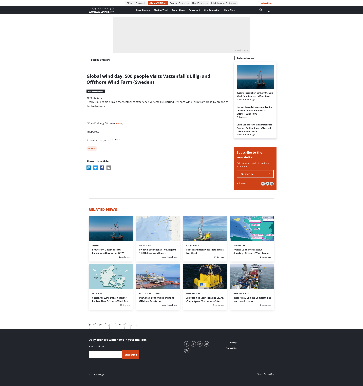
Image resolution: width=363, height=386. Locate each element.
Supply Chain (178, 10)
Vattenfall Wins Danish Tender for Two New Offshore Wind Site (110, 299)
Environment (95, 91)
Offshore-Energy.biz (136, 3)
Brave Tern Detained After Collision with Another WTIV (108, 251)
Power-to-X (194, 10)
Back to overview (100, 59)
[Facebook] (263, 184)
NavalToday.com (200, 3)
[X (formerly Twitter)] (267, 184)
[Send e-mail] (206, 344)
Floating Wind (161, 10)
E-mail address (96, 346)
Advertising (267, 3)
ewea (119, 123)
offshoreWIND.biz (157, 3)
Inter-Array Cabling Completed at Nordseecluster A (252, 299)
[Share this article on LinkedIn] (88, 167)
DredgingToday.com (179, 3)
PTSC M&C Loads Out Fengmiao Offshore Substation (156, 299)
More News (229, 10)
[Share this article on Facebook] (102, 167)
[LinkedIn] (272, 184)
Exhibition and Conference (224, 3)
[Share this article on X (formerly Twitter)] (95, 167)
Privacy (233, 342)
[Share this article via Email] (108, 167)
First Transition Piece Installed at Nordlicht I (205, 251)
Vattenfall (92, 149)
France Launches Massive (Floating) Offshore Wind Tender (252, 251)
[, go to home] (101, 10)
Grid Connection (212, 10)
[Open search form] (261, 10)
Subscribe (247, 174)
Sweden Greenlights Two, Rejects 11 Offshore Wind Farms (157, 251)
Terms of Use (231, 348)
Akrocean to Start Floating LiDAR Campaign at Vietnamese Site (205, 299)
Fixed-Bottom (143, 10)
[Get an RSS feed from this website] (186, 350)
